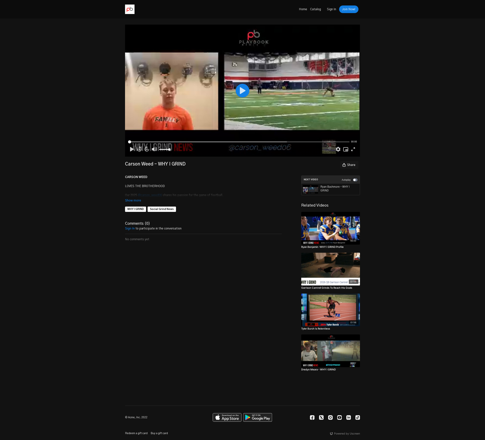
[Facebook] (312, 417)
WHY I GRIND (135, 209)
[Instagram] (330, 417)
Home (303, 9)
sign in (130, 228)
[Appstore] (227, 417)
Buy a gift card (159, 433)
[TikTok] (357, 417)
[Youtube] (339, 417)
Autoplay (346, 180)
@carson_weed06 (150, 195)
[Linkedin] (348, 417)
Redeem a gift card (136, 433)
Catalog (315, 9)
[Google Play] (257, 417)
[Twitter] (321, 417)
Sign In (331, 9)
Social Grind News (162, 209)
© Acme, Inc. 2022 (136, 417)
